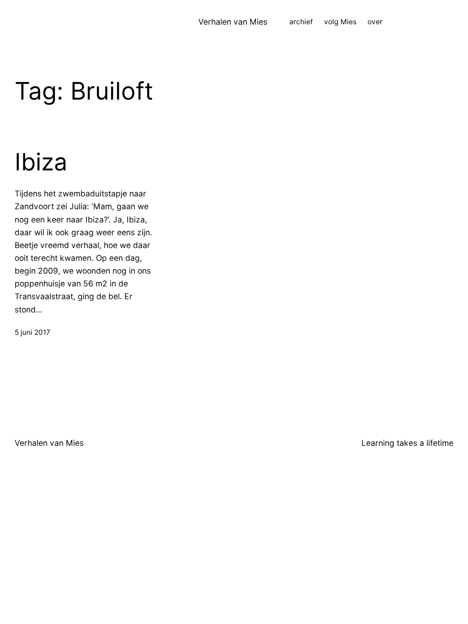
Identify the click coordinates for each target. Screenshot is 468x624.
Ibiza (41, 162)
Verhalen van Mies (232, 21)
